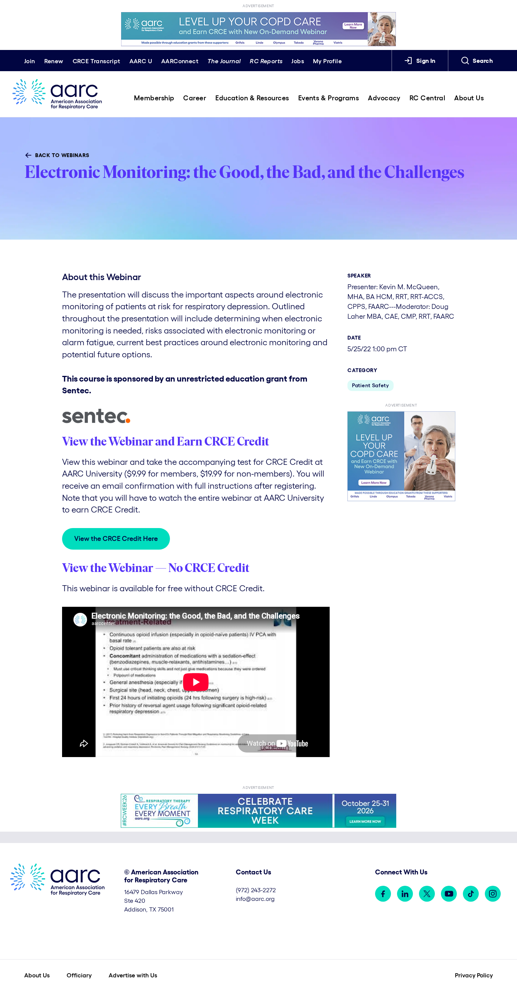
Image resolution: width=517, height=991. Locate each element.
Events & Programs (328, 98)
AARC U (140, 61)
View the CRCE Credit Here (116, 538)
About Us (469, 98)
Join (29, 61)
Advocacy (384, 98)
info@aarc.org (255, 898)
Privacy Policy (474, 975)
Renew (54, 61)
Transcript (96, 61)
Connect (179, 61)
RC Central (427, 98)
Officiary (79, 975)
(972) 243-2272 (256, 890)
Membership (154, 98)
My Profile (327, 61)
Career (194, 98)
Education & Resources (252, 98)
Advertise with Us (133, 975)
